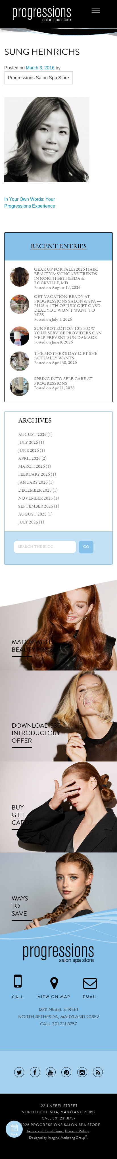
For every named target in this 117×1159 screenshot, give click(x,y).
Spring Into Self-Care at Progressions (63, 381)
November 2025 (35, 498)
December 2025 (35, 490)
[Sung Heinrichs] (46, 139)
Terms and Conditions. (45, 1131)
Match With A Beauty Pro (34, 645)
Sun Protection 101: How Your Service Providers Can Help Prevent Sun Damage (68, 333)
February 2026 (34, 474)
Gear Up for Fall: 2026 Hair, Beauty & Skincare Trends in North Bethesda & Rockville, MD (66, 276)
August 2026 (32, 435)
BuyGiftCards (22, 815)
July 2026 (28, 443)
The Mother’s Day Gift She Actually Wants (65, 356)
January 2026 (33, 482)
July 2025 (28, 522)
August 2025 (32, 514)
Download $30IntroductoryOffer (36, 733)
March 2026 (31, 466)
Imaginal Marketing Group (66, 1138)
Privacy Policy (77, 1131)
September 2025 (35, 506)
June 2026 (28, 451)
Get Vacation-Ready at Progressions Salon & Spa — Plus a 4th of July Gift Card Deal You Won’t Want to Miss (67, 306)
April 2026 (29, 459)
